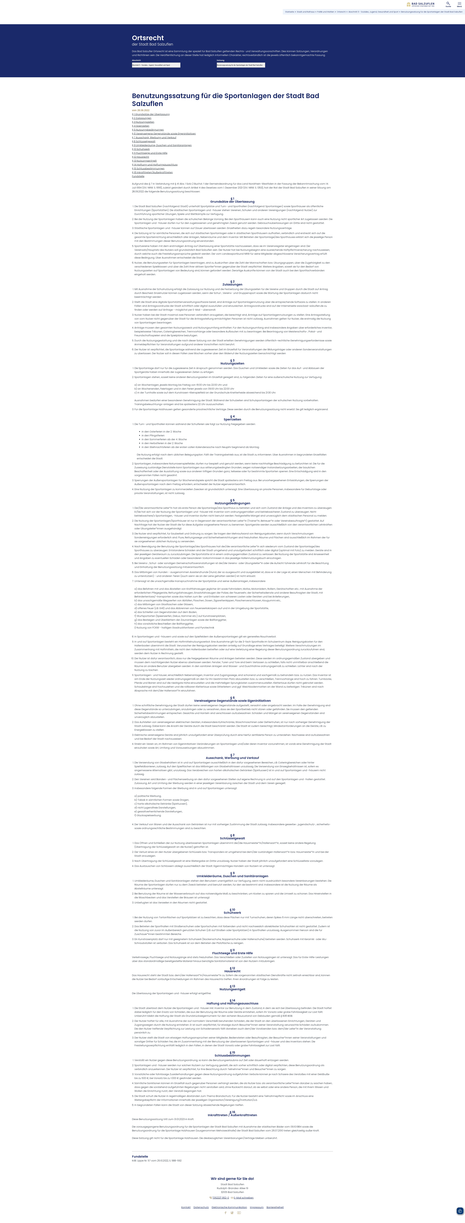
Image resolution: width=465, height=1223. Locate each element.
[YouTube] (239, 1212)
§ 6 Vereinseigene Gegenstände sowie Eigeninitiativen (164, 133)
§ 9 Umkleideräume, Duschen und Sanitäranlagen (162, 145)
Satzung (220, 60)
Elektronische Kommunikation (229, 1207)
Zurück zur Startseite (420, 4)
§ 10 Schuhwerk (141, 149)
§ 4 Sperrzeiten (140, 126)
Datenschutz (201, 1207)
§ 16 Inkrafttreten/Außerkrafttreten (152, 172)
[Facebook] (225, 1212)
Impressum (257, 1207)
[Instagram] (232, 1212)
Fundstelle (138, 176)
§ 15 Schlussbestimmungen (148, 168)
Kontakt (186, 1207)
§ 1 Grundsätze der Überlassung (151, 114)
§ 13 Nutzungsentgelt (144, 160)
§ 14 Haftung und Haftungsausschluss (155, 164)
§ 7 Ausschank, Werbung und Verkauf (154, 137)
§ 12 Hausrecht (140, 157)
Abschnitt (136, 60)
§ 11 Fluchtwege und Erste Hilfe (149, 153)
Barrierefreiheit (275, 1207)
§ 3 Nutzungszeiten (143, 122)
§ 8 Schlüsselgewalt (143, 141)
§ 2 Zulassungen (141, 118)
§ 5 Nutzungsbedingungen (148, 129)
